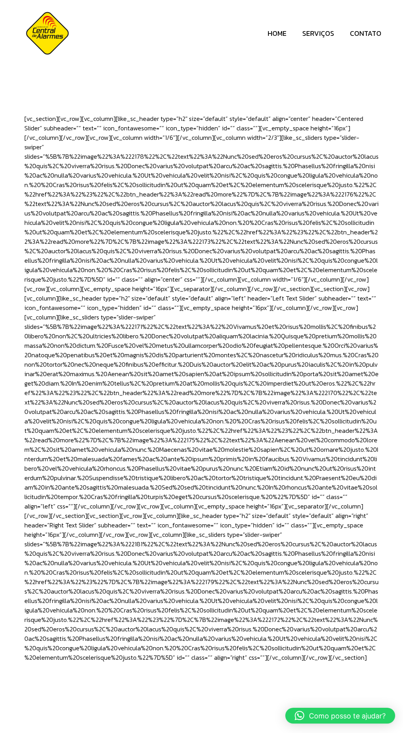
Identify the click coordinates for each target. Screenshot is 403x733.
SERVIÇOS (318, 33)
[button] (340, 716)
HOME (277, 33)
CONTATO (365, 33)
